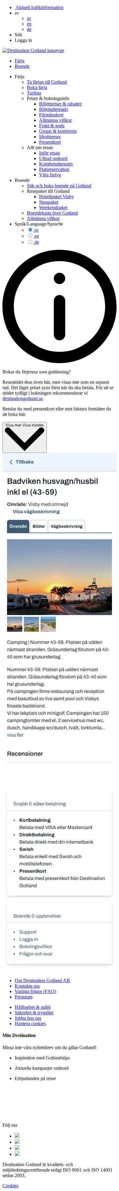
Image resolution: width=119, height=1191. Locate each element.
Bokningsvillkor (35, 946)
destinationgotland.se (22, 398)
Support (28, 932)
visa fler (15, 735)
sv (36, 230)
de (36, 242)
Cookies (10, 1185)
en (36, 236)
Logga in (28, 939)
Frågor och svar (35, 953)
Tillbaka (24, 461)
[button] (17, 12)
